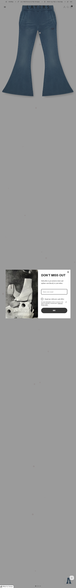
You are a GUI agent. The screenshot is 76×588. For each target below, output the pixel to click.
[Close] (68, 272)
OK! (54, 310)
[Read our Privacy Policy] (66, 302)
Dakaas (11, 586)
